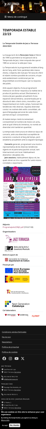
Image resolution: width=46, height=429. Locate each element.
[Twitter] (22, 359)
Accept (5, 425)
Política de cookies (10, 352)
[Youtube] (16, 359)
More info (5, 420)
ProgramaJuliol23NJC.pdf (13, 227)
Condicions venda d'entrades (14, 332)
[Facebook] (4, 359)
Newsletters (7, 342)
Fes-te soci (6, 337)
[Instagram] (10, 359)
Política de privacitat (10, 347)
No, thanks (14, 425)
